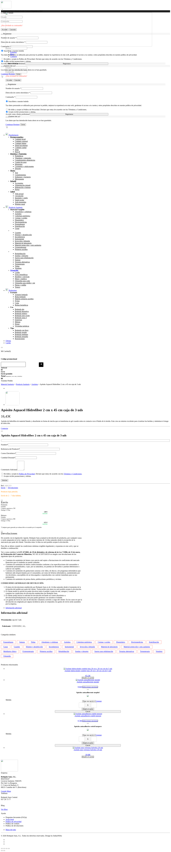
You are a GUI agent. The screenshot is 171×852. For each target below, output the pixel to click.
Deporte (18, 169)
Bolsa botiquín (20, 297)
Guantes (18, 233)
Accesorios (19, 183)
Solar (17, 150)
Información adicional (14, 608)
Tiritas (17, 266)
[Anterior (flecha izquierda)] (2, 850)
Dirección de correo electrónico (18, 93)
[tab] (88, 608)
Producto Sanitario (15, 207)
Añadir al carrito (88, 709)
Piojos (17, 190)
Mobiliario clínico (9, 651)
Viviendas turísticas (22, 326)
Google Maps (6, 791)
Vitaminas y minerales (23, 158)
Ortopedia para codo (22, 281)
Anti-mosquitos (20, 202)
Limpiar (99, 701)
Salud (12, 192)
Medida (8, 700)
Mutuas (17, 322)
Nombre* (4, 445)
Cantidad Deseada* (8, 458)
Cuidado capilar (21, 148)
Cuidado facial (20, 139)
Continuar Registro (8, 74)
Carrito (8, 343)
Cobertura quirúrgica (22, 216)
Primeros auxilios (21, 249)
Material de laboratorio (23, 243)
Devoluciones (13, 488)
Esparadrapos (20, 224)
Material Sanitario (7, 384)
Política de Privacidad (27, 474)
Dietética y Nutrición (18, 154)
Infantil (13, 181)
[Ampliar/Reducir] (2, 848)
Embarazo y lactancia (23, 177)
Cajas (17, 303)
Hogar (17, 324)
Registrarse (67, 64)
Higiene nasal (20, 204)
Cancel (88, 711)
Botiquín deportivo (22, 311)
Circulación (19, 196)
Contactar (4, 428)
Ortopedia (7, 656)
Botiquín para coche (22, 316)
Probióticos (19, 156)
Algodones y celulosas (23, 212)
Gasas (17, 228)
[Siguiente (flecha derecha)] (4, 850)
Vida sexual (19, 194)
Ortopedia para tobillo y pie (25, 283)
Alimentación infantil (22, 185)
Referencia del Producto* (10, 449)
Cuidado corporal (21, 141)
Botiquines (12, 290)
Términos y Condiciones (73, 474)
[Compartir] (6, 848)
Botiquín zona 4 (21, 318)
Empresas (18, 320)
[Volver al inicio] (6, 8)
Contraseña (10, 97)
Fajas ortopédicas (21, 275)
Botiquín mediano (21, 334)
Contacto (13, 56)
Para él (17, 152)
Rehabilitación (20, 254)
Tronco (17, 287)
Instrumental (19, 239)
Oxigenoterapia (20, 247)
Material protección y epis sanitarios (28, 245)
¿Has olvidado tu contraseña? (16, 76)
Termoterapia (20, 264)
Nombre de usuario (13, 88)
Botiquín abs (19, 309)
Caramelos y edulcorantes (24, 166)
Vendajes (18, 268)
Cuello (17, 272)
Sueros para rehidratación (24, 258)
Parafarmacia (13, 135)
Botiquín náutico (21, 313)
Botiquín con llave (21, 330)
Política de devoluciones (14, 826)
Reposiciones (20, 339)
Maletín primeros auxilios (24, 299)
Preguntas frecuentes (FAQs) (16, 817)
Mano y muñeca (21, 279)
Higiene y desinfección (23, 235)
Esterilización (20, 226)
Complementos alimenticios (25, 160)
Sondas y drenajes (21, 256)
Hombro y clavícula (22, 277)
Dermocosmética (16, 137)
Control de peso (21, 162)
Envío (3, 488)
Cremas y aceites (21, 218)
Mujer (12, 171)
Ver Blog (4, 809)
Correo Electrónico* (8, 453)
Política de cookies (12, 824)
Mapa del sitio (11, 830)
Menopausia (19, 179)
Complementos (20, 175)
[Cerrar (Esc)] (9, 848)
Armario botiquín (21, 295)
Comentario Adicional (9, 470)
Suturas (17, 260)
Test (16, 173)
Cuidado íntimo (20, 143)
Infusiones (18, 164)
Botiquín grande (21, 332)
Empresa (13, 52)
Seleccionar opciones (90, 687)
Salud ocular (19, 200)
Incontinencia (20, 237)
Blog (12, 54)
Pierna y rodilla (20, 285)
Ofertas (8, 341)
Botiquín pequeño (21, 337)
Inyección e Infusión (22, 241)
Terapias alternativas (22, 262)
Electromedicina (21, 222)
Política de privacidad (13, 822)
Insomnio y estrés (21, 198)
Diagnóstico (19, 220)
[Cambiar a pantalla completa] (4, 848)
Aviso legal (10, 819)
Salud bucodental (21, 145)
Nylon (17, 301)
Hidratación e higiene (23, 187)
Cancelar (17, 80)
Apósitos (18, 214)
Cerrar (18, 74)
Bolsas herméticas (21, 305)
